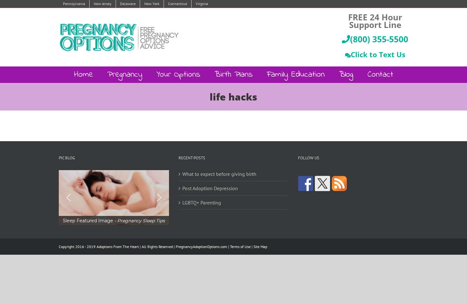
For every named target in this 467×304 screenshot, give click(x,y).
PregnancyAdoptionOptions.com (201, 246)
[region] (114, 197)
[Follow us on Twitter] (322, 183)
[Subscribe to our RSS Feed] (339, 183)
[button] (114, 197)
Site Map (260, 246)
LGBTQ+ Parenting (201, 202)
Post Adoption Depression (210, 188)
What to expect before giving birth (219, 174)
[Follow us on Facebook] (305, 183)
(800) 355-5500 (379, 39)
